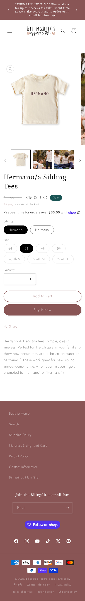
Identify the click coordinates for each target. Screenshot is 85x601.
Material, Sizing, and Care (28, 445)
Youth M (41, 259)
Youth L (65, 259)
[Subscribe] (67, 507)
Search (14, 424)
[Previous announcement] (9, 10)
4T (45, 249)
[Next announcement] (76, 10)
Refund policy (45, 591)
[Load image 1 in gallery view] (20, 159)
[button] (9, 30)
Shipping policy (67, 591)
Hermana (42, 229)
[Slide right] (80, 161)
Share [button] (13, 326)
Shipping (8, 204)
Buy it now (42, 309)
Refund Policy (19, 456)
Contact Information (23, 466)
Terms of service (23, 591)
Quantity (9, 270)
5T (61, 249)
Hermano (16, 229)
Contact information (38, 584)
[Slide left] (5, 161)
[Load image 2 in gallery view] (42, 159)
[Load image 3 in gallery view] (64, 159)
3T (26, 248)
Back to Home (19, 413)
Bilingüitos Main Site (23, 477)
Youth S (17, 259)
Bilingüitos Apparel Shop (40, 579)
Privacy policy (63, 584)
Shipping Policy (20, 434)
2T (13, 249)
